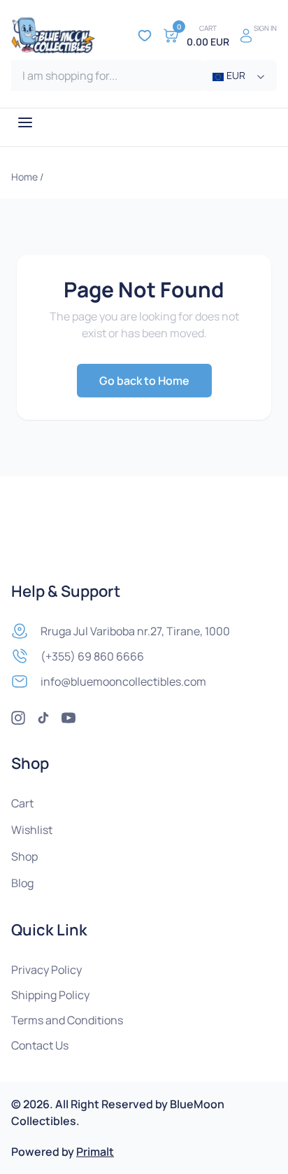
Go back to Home (144, 380)
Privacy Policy (46, 969)
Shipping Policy (50, 995)
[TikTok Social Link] (43, 718)
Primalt (95, 1151)
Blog (22, 883)
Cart (22, 803)
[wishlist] (145, 36)
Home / (27, 176)
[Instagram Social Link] (18, 718)
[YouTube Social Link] (68, 718)
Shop (24, 856)
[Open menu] (25, 122)
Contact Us (40, 1045)
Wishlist (31, 829)
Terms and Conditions (67, 1020)
